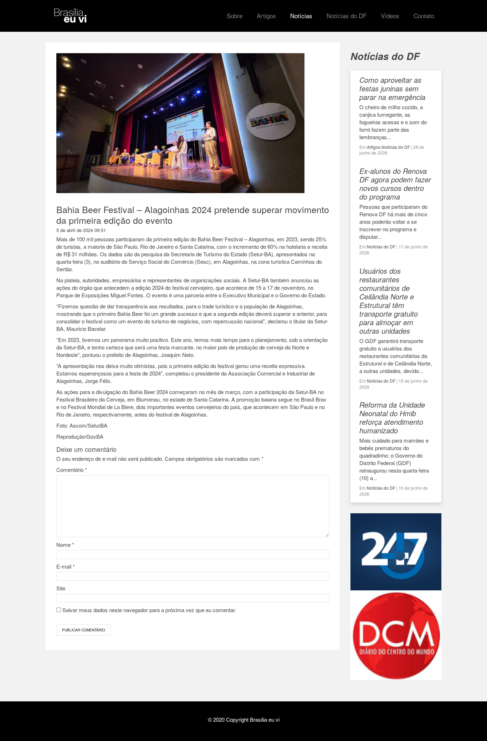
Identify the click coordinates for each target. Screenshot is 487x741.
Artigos (373, 147)
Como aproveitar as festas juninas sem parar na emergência (392, 88)
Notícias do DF (395, 147)
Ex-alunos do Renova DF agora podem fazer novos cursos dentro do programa (395, 184)
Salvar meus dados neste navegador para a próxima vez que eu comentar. (149, 610)
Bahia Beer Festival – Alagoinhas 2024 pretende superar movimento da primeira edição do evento (192, 214)
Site (60, 588)
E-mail (65, 566)
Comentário (71, 469)
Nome (65, 544)
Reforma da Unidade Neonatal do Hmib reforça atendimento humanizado (392, 417)
